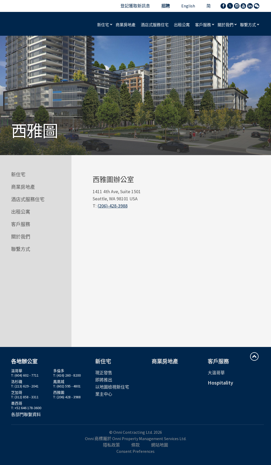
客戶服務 (203, 24)
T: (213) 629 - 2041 (25, 386)
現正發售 (103, 372)
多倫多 (58, 370)
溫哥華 (16, 370)
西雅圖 (58, 392)
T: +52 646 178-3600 (26, 407)
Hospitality (220, 382)
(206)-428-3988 (113, 206)
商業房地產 (23, 187)
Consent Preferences (135, 451)
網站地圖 (159, 445)
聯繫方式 (248, 24)
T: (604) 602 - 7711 (25, 375)
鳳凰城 (58, 381)
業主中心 (103, 394)
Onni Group (33, 23)
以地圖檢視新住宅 (112, 387)
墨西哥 (16, 403)
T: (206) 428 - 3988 (67, 397)
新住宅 (103, 24)
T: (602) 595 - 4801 (67, 386)
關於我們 (226, 24)
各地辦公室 (24, 361)
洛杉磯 (16, 381)
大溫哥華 (216, 372)
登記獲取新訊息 (135, 5)
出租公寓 (20, 212)
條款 (135, 445)
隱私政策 (111, 445)
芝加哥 (16, 392)
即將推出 (103, 379)
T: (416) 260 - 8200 (67, 375)
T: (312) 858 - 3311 (25, 397)
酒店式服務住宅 (27, 199)
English (188, 5)
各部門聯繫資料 (26, 414)
